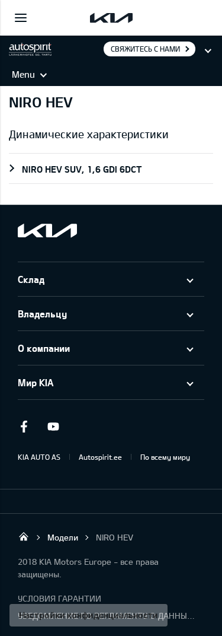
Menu (23, 74)
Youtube (53, 427)
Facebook (24, 427)
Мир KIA (35, 382)
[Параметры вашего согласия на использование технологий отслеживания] (88, 615)
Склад (31, 279)
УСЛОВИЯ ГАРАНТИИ (59, 598)
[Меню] (21, 18)
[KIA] (111, 18)
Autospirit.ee (100, 457)
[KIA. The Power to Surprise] (47, 230)
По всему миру (165, 457)
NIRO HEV (114, 537)
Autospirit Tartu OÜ (24, 536)
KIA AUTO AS (39, 457)
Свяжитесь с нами (145, 48)
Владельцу (42, 313)
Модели (62, 537)
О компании (44, 348)
